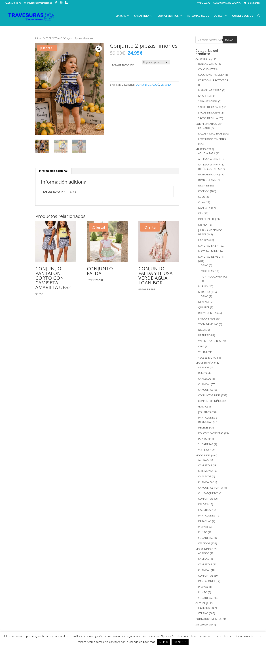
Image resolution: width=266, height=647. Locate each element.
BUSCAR (229, 39)
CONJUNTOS (143, 84)
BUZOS (202, 373)
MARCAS (120, 15)
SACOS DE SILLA (208, 118)
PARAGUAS (204, 521)
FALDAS (203, 504)
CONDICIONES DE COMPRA (226, 3)
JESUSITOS (204, 412)
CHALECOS (204, 378)
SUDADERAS (205, 444)
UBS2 (201, 329)
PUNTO (202, 438)
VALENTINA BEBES (209, 341)
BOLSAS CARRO (207, 63)
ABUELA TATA (206, 153)
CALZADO (204, 128)
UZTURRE (204, 335)
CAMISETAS (205, 465)
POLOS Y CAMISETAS (210, 433)
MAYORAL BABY (208, 245)
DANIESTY (204, 207)
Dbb (200, 213)
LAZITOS (203, 240)
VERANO (57, 38)
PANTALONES (206, 515)
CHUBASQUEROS (208, 493)
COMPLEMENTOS (168, 15)
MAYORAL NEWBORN (211, 256)
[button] (98, 48)
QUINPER (203, 307)
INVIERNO (204, 607)
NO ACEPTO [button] (180, 642)
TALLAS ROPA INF (123, 64)
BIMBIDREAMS (207, 180)
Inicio (38, 38)
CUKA (201, 202)
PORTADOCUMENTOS (214, 276)
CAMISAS (203, 558)
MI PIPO (203, 286)
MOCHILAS (207, 271)
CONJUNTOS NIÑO (209, 401)
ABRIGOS (203, 367)
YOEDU (202, 352)
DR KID (202, 224)
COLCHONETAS (207, 69)
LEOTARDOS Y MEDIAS (212, 139)
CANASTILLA (141, 15)
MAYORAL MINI (207, 251)
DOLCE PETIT (206, 219)
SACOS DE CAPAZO (209, 107)
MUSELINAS (205, 96)
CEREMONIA (205, 470)
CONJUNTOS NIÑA (209, 395)
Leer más (149, 642)
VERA (201, 346)
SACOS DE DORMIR (209, 112)
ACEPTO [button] (163, 642)
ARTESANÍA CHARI (209, 159)
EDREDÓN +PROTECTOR (213, 80)
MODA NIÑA (202, 455)
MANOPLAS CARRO (209, 90)
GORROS (203, 406)
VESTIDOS (204, 543)
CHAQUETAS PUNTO (210, 487)
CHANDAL (204, 384)
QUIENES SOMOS (242, 15)
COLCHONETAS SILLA (211, 74)
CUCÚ (155, 84)
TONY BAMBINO (208, 324)
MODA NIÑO (203, 549)
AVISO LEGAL (203, 3)
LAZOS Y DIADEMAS (210, 133)
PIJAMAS (203, 526)
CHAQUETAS (205, 389)
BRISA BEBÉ (205, 185)
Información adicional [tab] (53, 171)
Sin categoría (203, 624)
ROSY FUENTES (207, 313)
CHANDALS (205, 482)
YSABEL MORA (207, 357)
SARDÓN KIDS (206, 318)
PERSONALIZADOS (198, 15)
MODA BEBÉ (203, 363)
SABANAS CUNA (208, 101)
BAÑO (204, 265)
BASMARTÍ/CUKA (208, 174)
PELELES (203, 427)
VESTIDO (203, 449)
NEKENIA (203, 302)
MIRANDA (204, 292)
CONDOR (203, 191)
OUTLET (219, 15)
